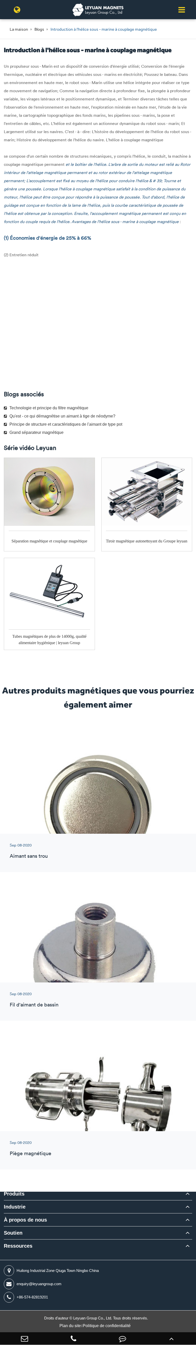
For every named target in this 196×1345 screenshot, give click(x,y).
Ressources (18, 1246)
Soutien (13, 1233)
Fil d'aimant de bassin (34, 1004)
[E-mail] (24, 1338)
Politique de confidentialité (107, 1326)
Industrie (15, 1207)
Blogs (39, 29)
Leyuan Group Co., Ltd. (93, 1318)
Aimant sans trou (29, 856)
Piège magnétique (30, 1153)
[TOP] (171, 1338)
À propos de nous (25, 1220)
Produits (14, 1194)
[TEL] (73, 1338)
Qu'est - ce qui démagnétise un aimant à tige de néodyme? (62, 416)
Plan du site (70, 1326)
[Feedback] (122, 1338)
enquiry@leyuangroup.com (39, 1284)
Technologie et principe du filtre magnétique (48, 408)
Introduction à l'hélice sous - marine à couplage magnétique (104, 29)
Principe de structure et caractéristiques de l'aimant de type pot (65, 424)
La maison (19, 29)
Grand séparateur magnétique (36, 432)
